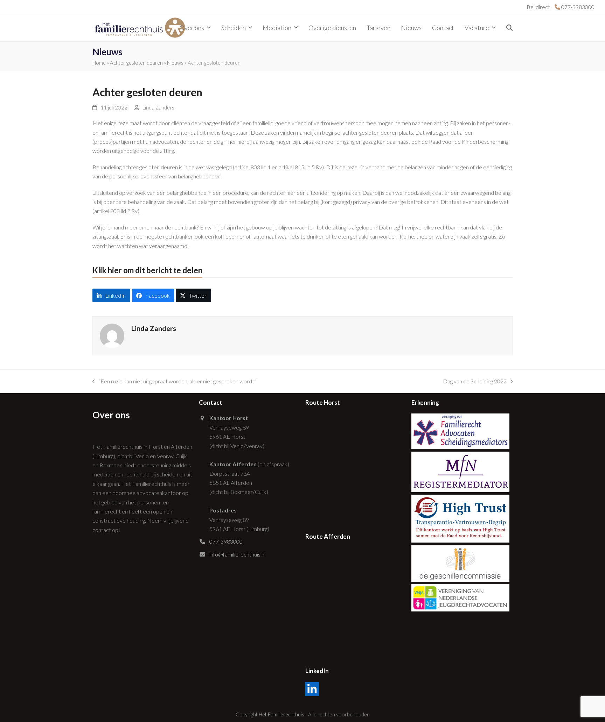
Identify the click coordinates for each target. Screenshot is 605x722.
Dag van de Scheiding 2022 (475, 382)
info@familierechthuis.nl (237, 554)
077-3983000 (226, 541)
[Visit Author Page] (112, 335)
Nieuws (175, 62)
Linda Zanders (158, 107)
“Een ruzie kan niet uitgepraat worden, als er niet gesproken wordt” (174, 382)
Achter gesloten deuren (136, 62)
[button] (509, 28)
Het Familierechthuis (281, 714)
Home (99, 62)
